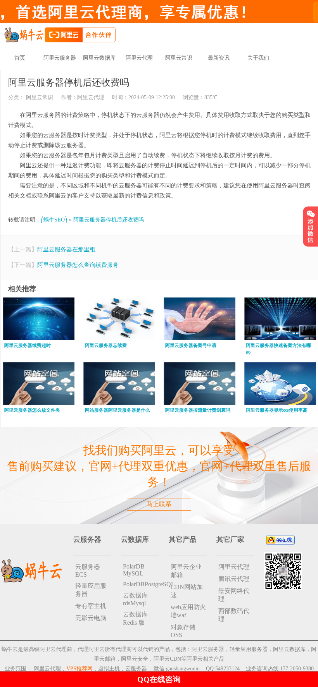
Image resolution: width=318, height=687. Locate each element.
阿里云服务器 (59, 58)
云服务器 (136, 669)
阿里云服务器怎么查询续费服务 (78, 265)
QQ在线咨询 (159, 679)
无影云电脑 (90, 618)
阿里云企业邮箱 (186, 570)
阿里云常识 (178, 58)
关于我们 (258, 58)
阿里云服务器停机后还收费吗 (108, 220)
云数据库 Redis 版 (135, 618)
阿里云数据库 (99, 58)
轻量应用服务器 (90, 589)
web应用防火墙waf (188, 611)
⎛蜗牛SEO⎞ (54, 220)
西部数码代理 (233, 615)
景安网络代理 (233, 594)
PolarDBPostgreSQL (141, 584)
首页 (19, 58)
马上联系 (159, 504)
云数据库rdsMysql (135, 599)
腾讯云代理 (233, 578)
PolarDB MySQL (134, 570)
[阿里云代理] (60, 34)
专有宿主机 (90, 606)
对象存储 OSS (183, 631)
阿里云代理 (139, 58)
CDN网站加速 (187, 591)
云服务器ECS (87, 570)
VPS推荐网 (79, 669)
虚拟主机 (109, 669)
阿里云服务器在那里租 (66, 249)
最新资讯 (219, 58)
